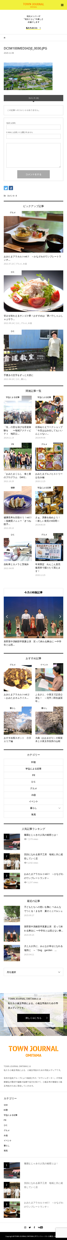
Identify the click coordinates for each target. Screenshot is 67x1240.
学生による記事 (33, 768)
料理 (33, 762)
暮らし (33, 808)
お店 (33, 794)
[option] (33, 622)
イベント (33, 801)
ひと (33, 781)
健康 (6, 1104)
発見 (33, 814)
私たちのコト (32, 27)
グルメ (33, 788)
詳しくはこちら (33, 1018)
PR (33, 775)
